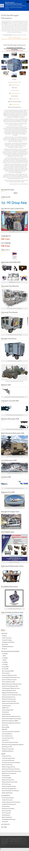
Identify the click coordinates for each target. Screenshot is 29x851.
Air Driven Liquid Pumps (8, 758)
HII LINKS (4, 827)
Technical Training (7, 640)
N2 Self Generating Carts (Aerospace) (11, 718)
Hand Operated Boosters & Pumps (11, 769)
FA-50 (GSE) (5, 666)
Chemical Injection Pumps (9, 786)
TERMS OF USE (17, 841)
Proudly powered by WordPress (24, 840)
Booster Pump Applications (9, 788)
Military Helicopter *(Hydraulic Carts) (11, 684)
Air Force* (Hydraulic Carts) (9, 679)
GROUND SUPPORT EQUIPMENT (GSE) (14, 838)
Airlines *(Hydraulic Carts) (9, 690)
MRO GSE (4, 729)
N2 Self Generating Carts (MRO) (10, 720)
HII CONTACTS (5, 824)
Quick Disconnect (6, 705)
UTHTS (4, 660)
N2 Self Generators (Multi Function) (11, 716)
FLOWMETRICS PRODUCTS (16, 839)
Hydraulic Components (8, 749)
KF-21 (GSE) (5, 668)
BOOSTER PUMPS (5, 839)
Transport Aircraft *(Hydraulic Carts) (11, 694)
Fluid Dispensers (6, 714)
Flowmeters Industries (8, 797)
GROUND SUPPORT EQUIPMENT (10, 651)
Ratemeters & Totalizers (8, 808)
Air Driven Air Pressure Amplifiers (11, 762)
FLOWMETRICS (5, 795)
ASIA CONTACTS (4, 841)
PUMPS (3, 754)
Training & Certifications (8, 642)
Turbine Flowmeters (7, 800)
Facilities (4, 635)
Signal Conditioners (7, 817)
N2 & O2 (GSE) (5, 727)
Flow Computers (6, 813)
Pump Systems (6, 775)
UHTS (4, 655)
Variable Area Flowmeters (9, 804)
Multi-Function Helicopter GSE (10, 686)
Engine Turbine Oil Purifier (9, 701)
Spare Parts (5, 644)
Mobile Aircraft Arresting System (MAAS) (12, 744)
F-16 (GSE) (4, 653)
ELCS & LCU (5, 740)
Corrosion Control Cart (8, 738)
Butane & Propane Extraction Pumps (11, 771)
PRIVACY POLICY (4, 843)
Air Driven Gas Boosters (8, 760)
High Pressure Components (9, 773)
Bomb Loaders (6, 673)
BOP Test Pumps (6, 784)
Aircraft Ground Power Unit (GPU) (11, 731)
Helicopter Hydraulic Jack (8, 697)
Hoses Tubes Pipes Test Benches (10, 790)
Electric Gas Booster (7, 764)
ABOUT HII (4, 633)
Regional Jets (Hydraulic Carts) (10, 692)
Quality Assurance (7, 638)
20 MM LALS (5, 707)
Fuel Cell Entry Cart (7, 736)
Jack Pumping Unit (7, 733)
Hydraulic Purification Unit (9, 699)
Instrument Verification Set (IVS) (10, 703)
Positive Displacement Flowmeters (11, 802)
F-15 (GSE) (4, 658)
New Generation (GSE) (7, 671)
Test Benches (5, 712)
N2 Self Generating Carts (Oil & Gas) (11, 723)
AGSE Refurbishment (7, 646)
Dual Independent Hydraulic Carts (11, 677)
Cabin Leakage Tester (7, 710)
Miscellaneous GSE (7, 746)
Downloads (5, 821)
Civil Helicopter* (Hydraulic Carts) (11, 688)
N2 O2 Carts (5, 725)
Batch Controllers (6, 810)
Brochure (4, 648)
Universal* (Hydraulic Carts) (9, 675)
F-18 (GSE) (4, 662)
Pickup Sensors (6, 806)
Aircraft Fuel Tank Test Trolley (10, 742)
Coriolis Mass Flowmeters (8, 819)
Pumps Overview (6, 756)
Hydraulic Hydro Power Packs (9, 782)
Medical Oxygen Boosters (8, 767)
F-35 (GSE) (4, 664)
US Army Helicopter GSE (8, 681)
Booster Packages (6, 777)
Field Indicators (6, 815)
